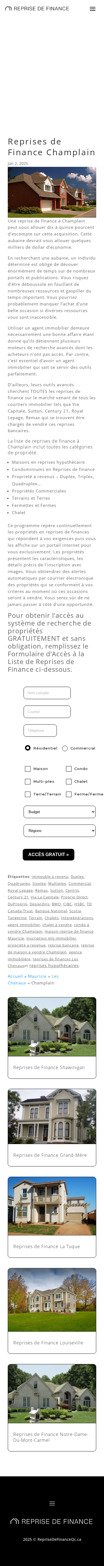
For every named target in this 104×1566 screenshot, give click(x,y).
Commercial (82, 748)
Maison (40, 768)
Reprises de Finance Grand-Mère (50, 1155)
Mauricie (37, 976)
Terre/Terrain (47, 794)
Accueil (15, 976)
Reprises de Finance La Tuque (46, 1246)
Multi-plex (43, 781)
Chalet (81, 781)
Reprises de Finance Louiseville (48, 1343)
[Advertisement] (52, 71)
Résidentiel (45, 748)
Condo (81, 768)
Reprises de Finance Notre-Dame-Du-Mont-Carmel (51, 1437)
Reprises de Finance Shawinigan (49, 1067)
